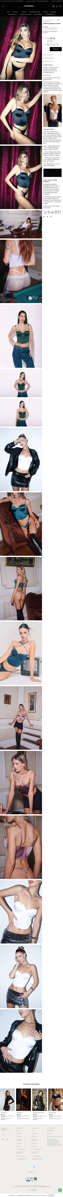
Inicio (8, 12)
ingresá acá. (35, 1186)
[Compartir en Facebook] (44, 216)
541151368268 (50, 1130)
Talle (44, 44)
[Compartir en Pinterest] (51, 216)
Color (44, 38)
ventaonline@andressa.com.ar (54, 1136)
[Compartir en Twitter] (47, 216)
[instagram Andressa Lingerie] (2, 1139)
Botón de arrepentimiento (45, 1186)
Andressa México (38, 14)
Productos (15, 12)
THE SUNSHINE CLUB (50, 14)
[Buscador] (3, 6)
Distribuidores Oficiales (26, 14)
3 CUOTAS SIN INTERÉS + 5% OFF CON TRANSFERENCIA (23, 1)
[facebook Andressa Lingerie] (7, 1139)
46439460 (49, 1133)
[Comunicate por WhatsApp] (60, 1190)
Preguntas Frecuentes (34, 12)
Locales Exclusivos (12, 14)
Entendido (51, 1195)
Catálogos (45, 12)
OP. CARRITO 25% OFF (51, 19)
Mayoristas (53, 12)
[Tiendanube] (31, 1190)
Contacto (24, 12)
